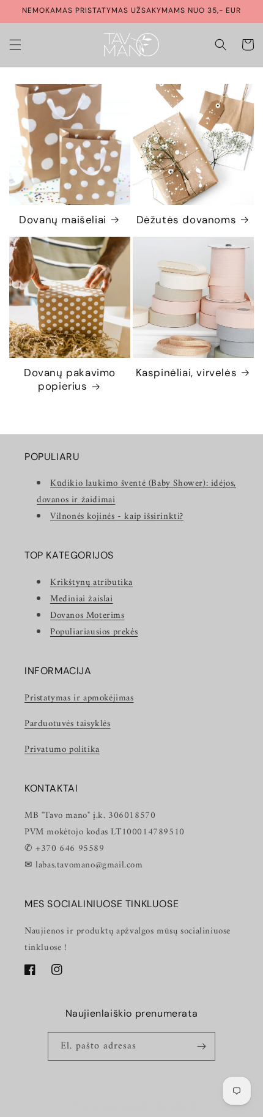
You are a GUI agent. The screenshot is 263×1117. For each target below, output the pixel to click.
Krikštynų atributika (91, 582)
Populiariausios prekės (94, 632)
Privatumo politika (62, 749)
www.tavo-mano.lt (119, 1106)
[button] (15, 44)
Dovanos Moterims (87, 615)
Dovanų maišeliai (62, 219)
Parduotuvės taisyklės (67, 724)
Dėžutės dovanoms (186, 219)
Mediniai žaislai (81, 599)
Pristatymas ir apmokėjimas (79, 698)
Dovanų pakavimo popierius (70, 379)
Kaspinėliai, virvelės (186, 372)
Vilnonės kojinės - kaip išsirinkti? (116, 516)
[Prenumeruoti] (201, 1046)
